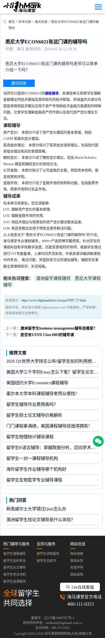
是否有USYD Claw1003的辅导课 (47, 335)
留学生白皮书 (46, 561)
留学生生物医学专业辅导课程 (34, 480)
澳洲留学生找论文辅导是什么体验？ (40, 519)
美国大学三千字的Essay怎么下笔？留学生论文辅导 (52, 372)
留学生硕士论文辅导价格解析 (34, 415)
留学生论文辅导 (14, 567)
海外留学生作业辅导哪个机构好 (36, 469)
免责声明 (76, 567)
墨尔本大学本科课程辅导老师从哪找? (41, 393)
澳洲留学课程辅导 (53, 278)
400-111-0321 (80, 604)
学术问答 (24, 22)
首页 (11, 22)
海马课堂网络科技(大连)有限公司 (68, 634)
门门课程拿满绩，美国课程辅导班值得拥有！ (49, 426)
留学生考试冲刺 (14, 574)
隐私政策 (76, 574)
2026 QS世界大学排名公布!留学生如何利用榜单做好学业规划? (52, 361)
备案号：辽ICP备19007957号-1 (52, 618)
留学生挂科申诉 (14, 561)
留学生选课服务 (14, 581)
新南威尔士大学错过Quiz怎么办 (36, 508)
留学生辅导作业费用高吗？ (32, 404)
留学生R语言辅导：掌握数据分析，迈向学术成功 (52, 447)
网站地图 (76, 554)
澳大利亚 (41, 22)
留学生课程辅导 (14, 554)
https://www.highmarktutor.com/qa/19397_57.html (54, 300)
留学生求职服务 (48, 554)
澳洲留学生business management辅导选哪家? (57, 328)
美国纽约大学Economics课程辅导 (37, 382)
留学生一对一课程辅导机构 (32, 458)
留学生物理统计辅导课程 (30, 436)
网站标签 (76, 561)
